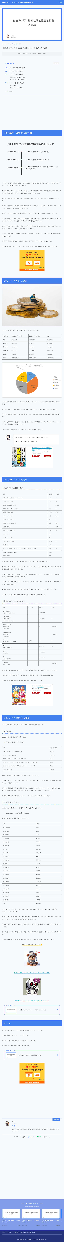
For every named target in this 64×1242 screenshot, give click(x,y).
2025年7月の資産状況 (16, 71)
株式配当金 (13, 85)
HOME (3, 1232)
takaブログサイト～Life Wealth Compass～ (17, 2)
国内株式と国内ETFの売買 (17, 77)
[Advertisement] (32, 111)
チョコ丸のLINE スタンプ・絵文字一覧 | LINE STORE (32, 972)
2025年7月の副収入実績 (16, 83)
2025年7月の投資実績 (16, 74)
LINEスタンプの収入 (16, 88)
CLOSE (56, 63)
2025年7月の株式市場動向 (17, 68)
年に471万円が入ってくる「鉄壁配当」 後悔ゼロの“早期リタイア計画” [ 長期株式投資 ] (42, 449)
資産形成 (16, 44)
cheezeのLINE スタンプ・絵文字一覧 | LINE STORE (32, 1000)
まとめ (11, 91)
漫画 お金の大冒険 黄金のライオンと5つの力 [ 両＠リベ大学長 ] (41, 686)
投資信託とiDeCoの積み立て (18, 79)
